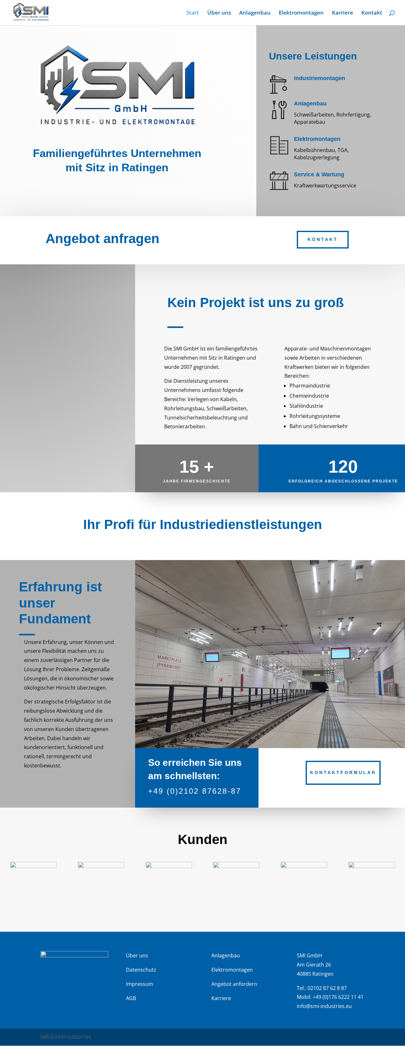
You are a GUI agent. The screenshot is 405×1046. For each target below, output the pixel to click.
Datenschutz (141, 969)
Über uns (219, 13)
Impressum (139, 983)
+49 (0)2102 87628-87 (194, 791)
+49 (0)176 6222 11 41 (338, 996)
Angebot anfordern (234, 983)
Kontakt (371, 13)
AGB (131, 998)
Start (192, 13)
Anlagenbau (255, 13)
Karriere (342, 13)
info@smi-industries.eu (324, 1006)
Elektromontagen (301, 13)
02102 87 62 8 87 (327, 988)
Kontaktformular (343, 772)
